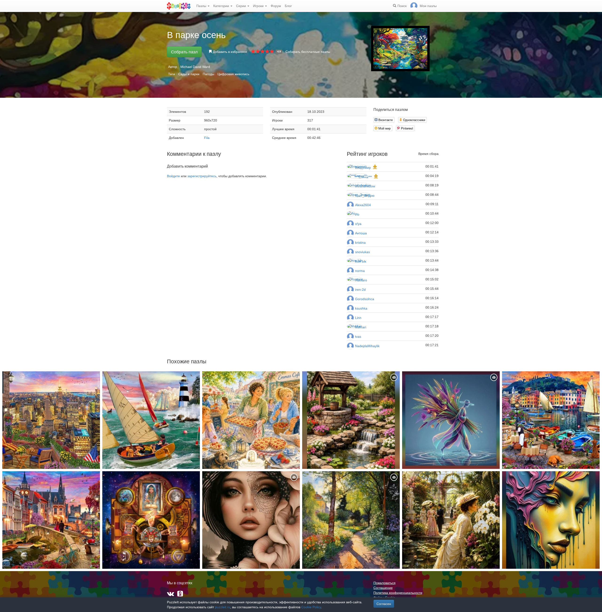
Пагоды (208, 74)
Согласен (383, 604)
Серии (241, 6)
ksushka (361, 308)
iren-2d (360, 289)
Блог (288, 6)
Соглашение (383, 588)
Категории (221, 6)
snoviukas (362, 252)
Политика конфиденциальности (397, 593)
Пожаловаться (384, 583)
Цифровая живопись (233, 74)
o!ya (358, 224)
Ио (357, 214)
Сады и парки (188, 74)
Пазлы (201, 6)
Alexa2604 (363, 205)
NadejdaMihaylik (367, 346)
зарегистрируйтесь (201, 176)
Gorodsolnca (364, 299)
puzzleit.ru (222, 607)
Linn (358, 318)
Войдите (173, 176)
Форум (276, 6)
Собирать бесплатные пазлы (307, 52)
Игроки (259, 6)
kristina (360, 242)
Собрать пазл (184, 52)
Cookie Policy (311, 607)
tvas (358, 336)
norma (360, 271)
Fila (207, 138)
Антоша (361, 233)
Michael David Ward (195, 67)
